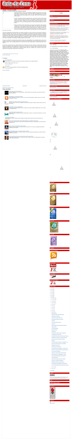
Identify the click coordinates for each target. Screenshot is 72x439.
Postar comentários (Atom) (9, 87)
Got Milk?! (53, 320)
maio (52, 308)
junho (53, 307)
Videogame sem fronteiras (56, 316)
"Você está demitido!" (55, 328)
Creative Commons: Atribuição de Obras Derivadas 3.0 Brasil (59, 377)
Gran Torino (53, 323)
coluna (53, 91)
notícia (65, 91)
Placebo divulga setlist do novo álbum (57, 319)
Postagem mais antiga (42, 85)
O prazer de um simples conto (56, 346)
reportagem (52, 92)
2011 (52, 293)
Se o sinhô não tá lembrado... (56, 351)
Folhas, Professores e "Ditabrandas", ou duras (59, 354)
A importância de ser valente (9, 117)
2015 (52, 287)
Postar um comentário (6, 70)
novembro (53, 299)
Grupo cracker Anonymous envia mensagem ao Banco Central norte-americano (21, 136)
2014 (52, 289)
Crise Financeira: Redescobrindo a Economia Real (59, 363)
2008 (52, 370)
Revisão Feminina (54, 329)
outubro (53, 301)
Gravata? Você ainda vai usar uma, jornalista (58, 358)
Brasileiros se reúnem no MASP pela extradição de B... (60, 349)
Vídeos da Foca (54, 326)
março (53, 311)
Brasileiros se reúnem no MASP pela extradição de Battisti (14, 11)
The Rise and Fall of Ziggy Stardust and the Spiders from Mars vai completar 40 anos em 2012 (23, 120)
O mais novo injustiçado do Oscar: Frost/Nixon (59, 343)
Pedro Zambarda (7, 59)
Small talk (53, 340)
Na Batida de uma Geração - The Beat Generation (59, 337)
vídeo (61, 92)
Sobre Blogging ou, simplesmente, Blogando (16, 96)
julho (52, 305)
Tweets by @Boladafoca (53, 96)
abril (52, 310)
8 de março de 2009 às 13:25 (8, 68)
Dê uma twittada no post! (7, 53)
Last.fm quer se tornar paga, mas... (57, 317)
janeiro (53, 368)
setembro (53, 302)
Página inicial (25, 85)
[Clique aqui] (52, 21)
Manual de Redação (53, 87)
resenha (55, 92)
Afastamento (54, 331)
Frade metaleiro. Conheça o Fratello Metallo (15, 106)
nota (62, 91)
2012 (52, 292)
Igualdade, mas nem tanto (56, 345)
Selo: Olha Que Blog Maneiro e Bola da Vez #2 (59, 355)
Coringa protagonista (55, 357)
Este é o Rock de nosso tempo (56, 322)
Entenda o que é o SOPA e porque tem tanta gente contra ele (18, 101)
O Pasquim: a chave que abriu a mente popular (59, 352)
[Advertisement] (10, 78)
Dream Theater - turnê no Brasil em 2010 (15, 91)
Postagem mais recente (6, 85)
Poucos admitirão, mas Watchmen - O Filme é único (60, 348)
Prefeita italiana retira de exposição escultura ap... (59, 325)
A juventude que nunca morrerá (56, 334)
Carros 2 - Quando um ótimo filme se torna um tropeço (17, 125)
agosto (53, 304)
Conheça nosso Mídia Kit (54, 17)
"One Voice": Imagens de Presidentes (57, 360)
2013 (52, 290)
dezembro (53, 298)
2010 (52, 295)
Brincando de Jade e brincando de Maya (58, 314)
